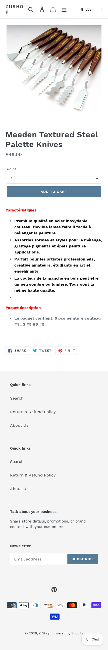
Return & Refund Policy (33, 411)
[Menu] (64, 9)
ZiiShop (15, 9)
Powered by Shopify (67, 633)
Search (17, 398)
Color (11, 169)
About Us (19, 425)
